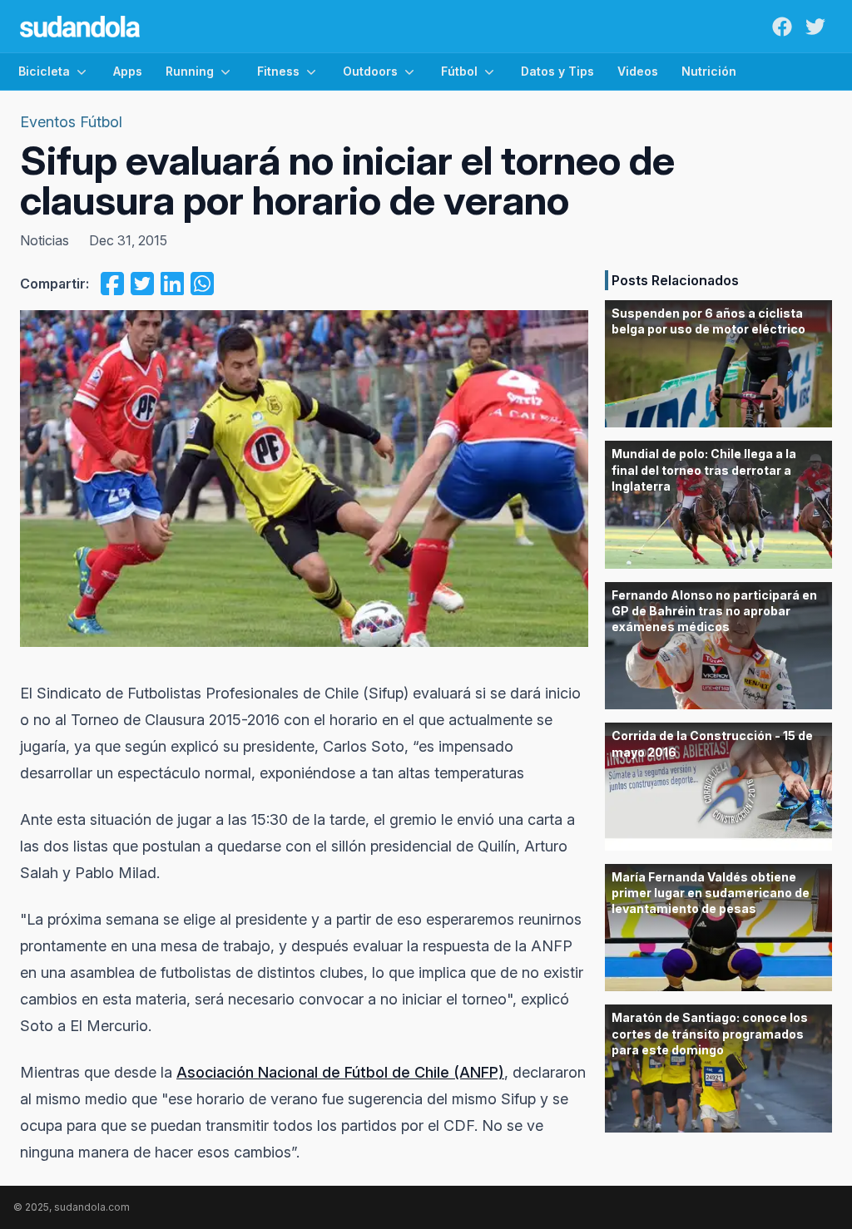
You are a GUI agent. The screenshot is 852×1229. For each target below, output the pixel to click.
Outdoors (370, 71)
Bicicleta (44, 71)
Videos (637, 71)
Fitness (278, 71)
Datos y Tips (557, 71)
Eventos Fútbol (71, 122)
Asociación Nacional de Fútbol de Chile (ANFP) (340, 1072)
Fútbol (459, 71)
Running (190, 71)
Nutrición (708, 71)
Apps (127, 71)
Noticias (44, 240)
